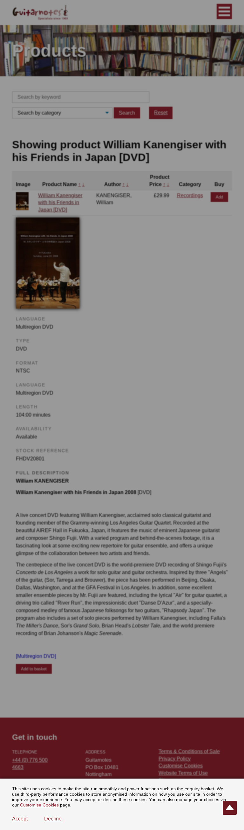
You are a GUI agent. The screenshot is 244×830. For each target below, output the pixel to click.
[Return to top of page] (230, 808)
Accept (20, 818)
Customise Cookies (39, 804)
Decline (53, 818)
